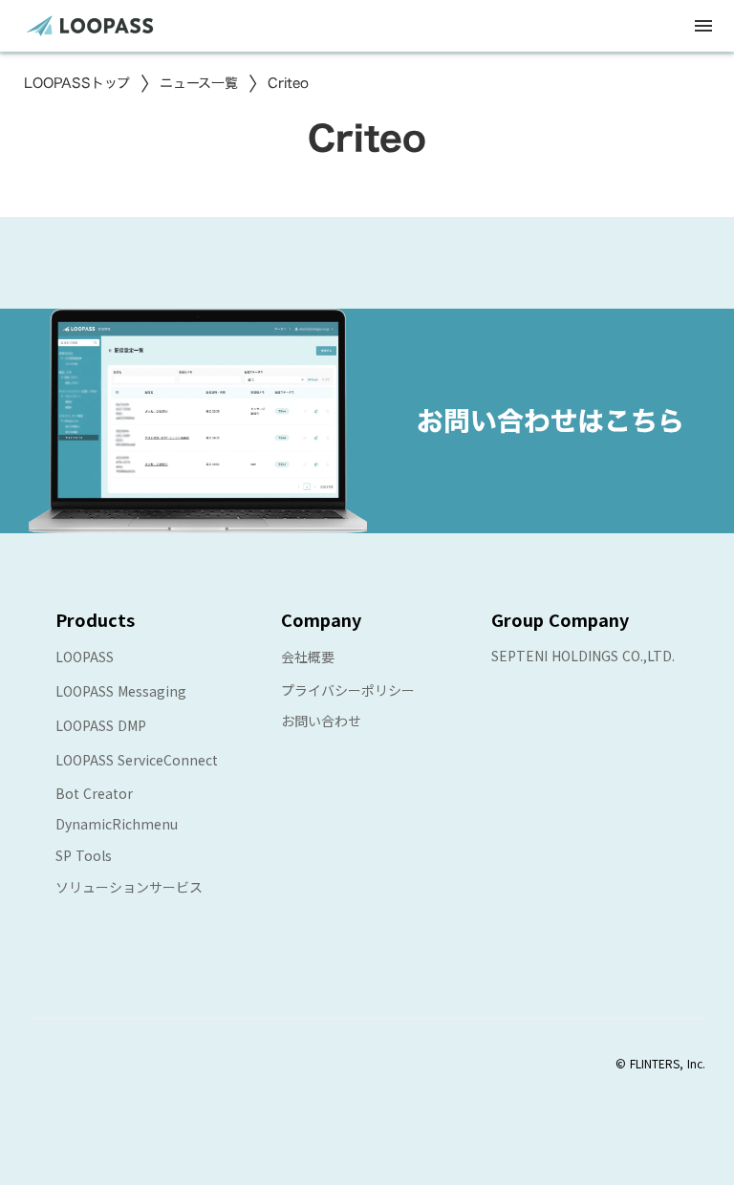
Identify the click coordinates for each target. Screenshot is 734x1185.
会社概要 (308, 656)
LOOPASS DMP (100, 725)
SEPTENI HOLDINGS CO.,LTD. (583, 655)
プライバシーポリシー (348, 690)
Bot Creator (94, 793)
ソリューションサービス (129, 886)
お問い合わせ (321, 720)
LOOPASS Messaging (120, 690)
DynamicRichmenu (116, 823)
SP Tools (83, 855)
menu (703, 25)
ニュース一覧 (199, 83)
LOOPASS (84, 656)
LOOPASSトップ (77, 83)
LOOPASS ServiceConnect (136, 759)
